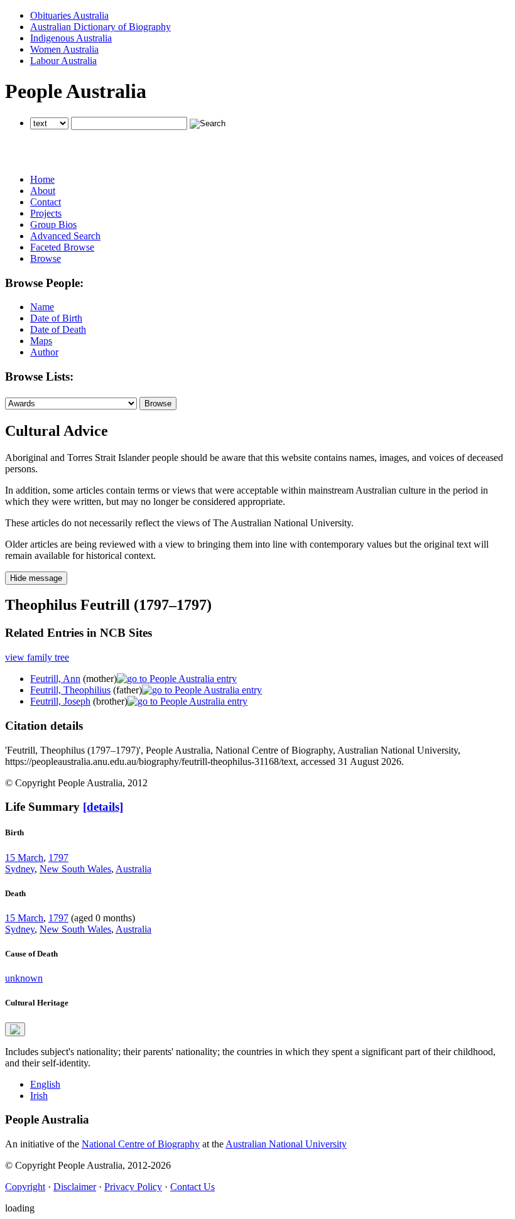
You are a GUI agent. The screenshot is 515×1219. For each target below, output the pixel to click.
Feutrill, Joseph (60, 701)
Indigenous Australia (71, 38)
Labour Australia (63, 60)
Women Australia (64, 49)
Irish (39, 1095)
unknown (24, 978)
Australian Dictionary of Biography (100, 26)
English (45, 1084)
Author (44, 352)
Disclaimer (74, 1186)
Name (42, 306)
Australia (133, 869)
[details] (103, 806)
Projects (46, 213)
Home (42, 179)
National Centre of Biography (141, 1144)
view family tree (37, 657)
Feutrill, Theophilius (70, 690)
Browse (45, 258)
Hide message (36, 578)
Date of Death (58, 329)
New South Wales (75, 869)
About (42, 190)
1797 (58, 857)
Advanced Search (65, 235)
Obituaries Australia (69, 15)
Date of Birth (56, 318)
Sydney (20, 869)
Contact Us (192, 1186)
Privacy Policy (133, 1186)
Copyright (25, 1186)
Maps (41, 340)
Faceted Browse (62, 247)
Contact (45, 202)
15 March (24, 857)
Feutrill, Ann (55, 678)
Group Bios (53, 224)
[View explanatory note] (15, 1029)
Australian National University (286, 1144)
